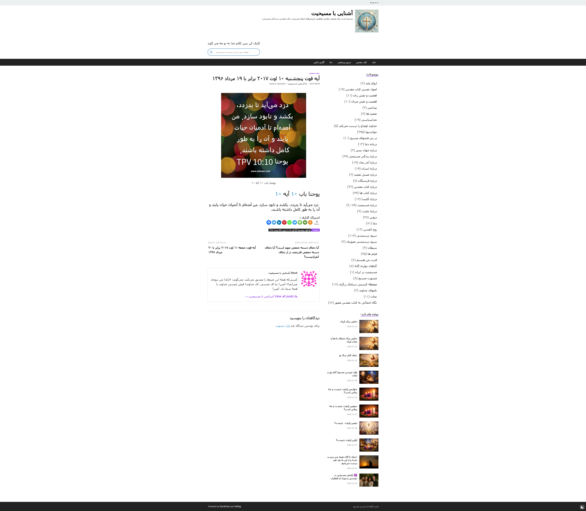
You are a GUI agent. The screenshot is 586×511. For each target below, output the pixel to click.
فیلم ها (372, 254)
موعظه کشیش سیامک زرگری (358, 284)
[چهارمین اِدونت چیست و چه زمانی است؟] (368, 390)
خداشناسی (369, 119)
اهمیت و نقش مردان (364, 101)
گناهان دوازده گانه (365, 266)
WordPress (225, 506)
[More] (310, 222)
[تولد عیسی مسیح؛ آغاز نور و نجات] (368, 373)
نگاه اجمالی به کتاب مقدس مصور (356, 302)
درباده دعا (371, 144)
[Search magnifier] (211, 52)
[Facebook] (268, 222)
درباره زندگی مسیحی (363, 156)
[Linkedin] (279, 222)
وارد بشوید (283, 325)
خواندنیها (371, 132)
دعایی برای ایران (348, 321)
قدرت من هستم (366, 260)
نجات (374, 296)
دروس (373, 217)
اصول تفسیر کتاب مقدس (361, 89)
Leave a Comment (277, 83)
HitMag (238, 506)
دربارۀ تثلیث (369, 211)
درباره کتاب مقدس (365, 186)
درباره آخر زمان (368, 162)
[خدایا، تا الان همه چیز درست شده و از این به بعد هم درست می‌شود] (368, 458)
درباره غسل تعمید (365, 174)
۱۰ (294, 193)
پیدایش (372, 107)
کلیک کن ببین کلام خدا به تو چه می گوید (234, 43)
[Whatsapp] (289, 222)
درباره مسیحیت (314, 73)
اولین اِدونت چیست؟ (346, 439)
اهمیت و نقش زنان (365, 95)
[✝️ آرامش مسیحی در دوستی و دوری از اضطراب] (368, 476)
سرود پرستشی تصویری (361, 241)
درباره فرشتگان (367, 180)
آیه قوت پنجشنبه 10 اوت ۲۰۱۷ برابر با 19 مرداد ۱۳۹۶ (289, 230)
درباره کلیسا (369, 199)
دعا (331, 62)
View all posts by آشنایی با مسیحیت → (270, 296)
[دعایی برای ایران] (368, 322)
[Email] (305, 222)
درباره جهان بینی (366, 150)
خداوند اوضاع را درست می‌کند (358, 126)
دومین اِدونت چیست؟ (345, 422)
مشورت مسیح (367, 278)
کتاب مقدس (361, 62)
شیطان (372, 247)
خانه (374, 62)
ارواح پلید (371, 83)
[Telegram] (294, 222)
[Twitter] (274, 222)
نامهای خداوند (368, 290)
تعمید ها (371, 113)
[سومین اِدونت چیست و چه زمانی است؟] (368, 407)
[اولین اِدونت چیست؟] (368, 441)
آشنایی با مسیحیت (332, 13)
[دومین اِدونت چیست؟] (368, 424)
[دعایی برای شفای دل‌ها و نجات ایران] (368, 339)
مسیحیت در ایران (366, 272)
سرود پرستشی (344, 62)
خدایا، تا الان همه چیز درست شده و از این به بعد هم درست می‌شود (342, 460)
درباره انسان (369, 168)
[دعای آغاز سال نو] (368, 356)
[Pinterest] (284, 222)
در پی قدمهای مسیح (363, 138)
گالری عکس (319, 62)
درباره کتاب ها (368, 193)
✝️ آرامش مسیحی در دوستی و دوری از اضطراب (344, 477)
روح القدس (370, 229)
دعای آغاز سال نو (348, 355)
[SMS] (300, 222)
